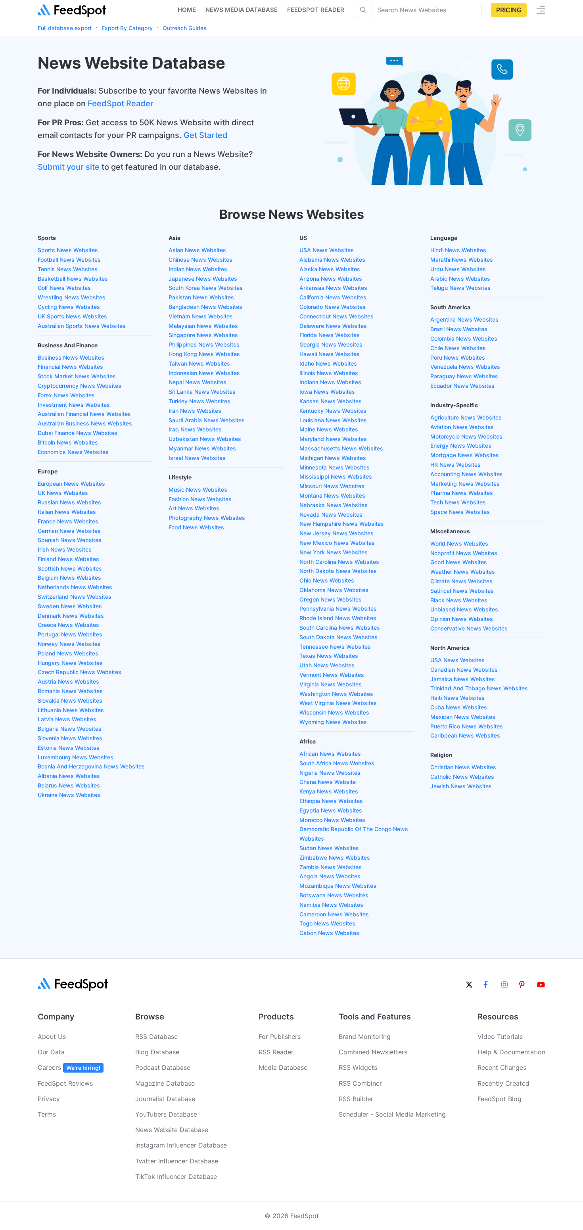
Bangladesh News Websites (205, 306)
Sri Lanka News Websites (202, 391)
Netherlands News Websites (75, 587)
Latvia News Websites (67, 719)
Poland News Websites (68, 653)
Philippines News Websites (204, 344)
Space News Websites (460, 511)
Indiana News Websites (330, 382)
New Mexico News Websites (337, 542)
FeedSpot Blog (500, 1099)
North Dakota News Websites (338, 570)
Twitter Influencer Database (176, 1161)
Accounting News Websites (466, 474)
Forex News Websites (66, 395)
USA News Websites (326, 250)
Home (187, 9)
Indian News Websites (198, 269)
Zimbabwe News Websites (334, 857)
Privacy (49, 1099)
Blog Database (157, 1052)
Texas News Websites (328, 655)
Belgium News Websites (69, 577)
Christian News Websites (463, 767)
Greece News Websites (68, 624)
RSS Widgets (358, 1067)
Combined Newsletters (373, 1052)
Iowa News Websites (327, 391)
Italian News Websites (67, 511)
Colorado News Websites (332, 306)
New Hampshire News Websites (341, 523)
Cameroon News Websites (334, 914)
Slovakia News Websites (70, 700)
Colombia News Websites (463, 338)
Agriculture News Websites (466, 417)
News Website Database (171, 1130)
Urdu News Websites (458, 269)
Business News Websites (71, 357)
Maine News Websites (328, 429)
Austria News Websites (68, 681)
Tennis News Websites (68, 269)
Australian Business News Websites (85, 423)
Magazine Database (165, 1083)
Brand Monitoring (365, 1036)
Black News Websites (458, 600)
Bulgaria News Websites (70, 728)
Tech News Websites (458, 502)
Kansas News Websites (330, 401)
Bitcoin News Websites (68, 442)
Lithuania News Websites (71, 710)
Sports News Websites (68, 250)
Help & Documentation (511, 1052)
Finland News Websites (68, 559)
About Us (52, 1036)
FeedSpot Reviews (65, 1083)
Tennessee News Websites (335, 646)
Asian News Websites (197, 250)
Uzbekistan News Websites (205, 438)
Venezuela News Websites (465, 366)
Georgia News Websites (330, 344)
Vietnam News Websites (201, 316)
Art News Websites (194, 508)
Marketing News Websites (465, 483)
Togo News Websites (327, 923)
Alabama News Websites (332, 259)
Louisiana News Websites (333, 420)
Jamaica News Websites (462, 679)
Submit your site (69, 167)
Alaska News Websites (329, 269)
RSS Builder (356, 1099)
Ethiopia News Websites (331, 800)
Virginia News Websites (330, 684)
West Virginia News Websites (338, 702)
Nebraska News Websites (333, 505)
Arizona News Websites (330, 278)
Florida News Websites (329, 334)
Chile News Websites (458, 348)
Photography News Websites (207, 517)
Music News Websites (198, 489)
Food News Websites (196, 527)
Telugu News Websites (460, 287)
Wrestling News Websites (71, 297)
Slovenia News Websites (70, 738)
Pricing (509, 10)
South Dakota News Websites (338, 637)
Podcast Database (162, 1067)
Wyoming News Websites (333, 721)
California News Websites (332, 297)
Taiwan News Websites (199, 363)
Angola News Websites (330, 876)
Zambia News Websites (330, 867)
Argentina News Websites (464, 319)
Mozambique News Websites (337, 885)
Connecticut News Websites (336, 316)
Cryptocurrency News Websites (79, 385)
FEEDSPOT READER (315, 9)
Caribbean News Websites (465, 735)
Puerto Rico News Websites (466, 726)
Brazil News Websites (458, 329)
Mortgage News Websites (464, 455)
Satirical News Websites (462, 590)
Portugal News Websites (70, 634)
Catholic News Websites (462, 776)
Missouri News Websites (331, 486)
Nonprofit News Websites (463, 553)
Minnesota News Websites (334, 467)
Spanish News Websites (70, 539)
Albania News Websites (69, 775)
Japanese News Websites (203, 278)
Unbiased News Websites (464, 609)
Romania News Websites (70, 691)
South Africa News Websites (336, 763)
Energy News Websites (460, 445)
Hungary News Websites (70, 662)
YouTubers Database (166, 1114)
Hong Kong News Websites (204, 354)
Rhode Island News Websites (337, 618)
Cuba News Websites (458, 707)
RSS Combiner (360, 1083)
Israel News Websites (197, 457)
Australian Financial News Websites (84, 413)
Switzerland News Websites (74, 596)
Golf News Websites (64, 287)
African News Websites (330, 753)
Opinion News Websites (461, 618)
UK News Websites (63, 492)
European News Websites (71, 483)
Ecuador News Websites (462, 385)
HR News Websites (455, 464)
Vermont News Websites (331, 674)
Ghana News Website (327, 781)
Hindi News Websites (458, 250)
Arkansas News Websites (333, 287)
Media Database (283, 1067)
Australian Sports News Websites (82, 325)
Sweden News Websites (70, 606)
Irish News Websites (65, 549)
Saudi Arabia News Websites (207, 420)
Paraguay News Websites (464, 376)
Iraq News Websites (195, 429)
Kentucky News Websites (332, 410)
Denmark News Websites (71, 615)
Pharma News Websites (461, 492)
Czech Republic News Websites (79, 672)
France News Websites (68, 521)
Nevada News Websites (330, 514)
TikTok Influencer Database (176, 1176)
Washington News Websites (336, 693)
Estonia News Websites (69, 747)
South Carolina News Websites (339, 627)
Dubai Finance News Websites (77, 432)
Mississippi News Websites (335, 476)
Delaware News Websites (333, 325)
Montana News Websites (332, 495)
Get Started (206, 135)
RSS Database (156, 1036)
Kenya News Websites (328, 791)
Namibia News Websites (331, 904)
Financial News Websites (70, 366)
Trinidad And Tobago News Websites (479, 688)
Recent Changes (502, 1067)
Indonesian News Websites (204, 373)
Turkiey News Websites (199, 401)
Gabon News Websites (329, 932)
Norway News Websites (69, 643)
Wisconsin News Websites (334, 712)
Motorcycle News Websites (466, 436)
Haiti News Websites (457, 697)
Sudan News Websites (329, 848)
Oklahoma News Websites (333, 589)
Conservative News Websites (469, 628)
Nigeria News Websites (330, 772)
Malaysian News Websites (203, 325)
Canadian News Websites (464, 669)
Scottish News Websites (70, 568)
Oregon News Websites (330, 599)
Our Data (51, 1052)
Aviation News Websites (462, 426)
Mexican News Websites (462, 716)
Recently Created (503, 1083)
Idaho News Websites (328, 363)
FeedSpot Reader (120, 103)
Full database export (65, 28)
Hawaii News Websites (329, 354)
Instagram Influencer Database (181, 1145)
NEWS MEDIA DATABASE (241, 9)
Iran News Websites (195, 410)
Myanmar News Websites (202, 448)
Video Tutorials (500, 1036)
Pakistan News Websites (201, 297)
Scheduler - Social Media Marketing (392, 1114)
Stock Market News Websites (77, 376)
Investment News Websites (74, 404)
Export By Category (127, 28)
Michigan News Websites (332, 457)
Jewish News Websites (461, 786)
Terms (47, 1114)
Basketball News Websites (73, 278)
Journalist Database (165, 1099)
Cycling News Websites (69, 306)
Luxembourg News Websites (75, 757)
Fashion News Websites (200, 499)
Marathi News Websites (461, 259)
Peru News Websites (457, 357)
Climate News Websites (461, 581)
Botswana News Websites (333, 895)
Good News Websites (458, 562)
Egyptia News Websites (330, 810)
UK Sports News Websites (72, 316)
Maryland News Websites (333, 438)
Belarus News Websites (69, 785)
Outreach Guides (185, 28)
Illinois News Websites (328, 373)
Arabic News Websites (460, 278)
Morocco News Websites (332, 819)
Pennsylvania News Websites (338, 608)
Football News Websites (69, 259)
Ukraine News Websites (69, 794)
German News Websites (69, 530)
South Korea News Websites (206, 287)
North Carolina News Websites (339, 561)
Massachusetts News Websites (341, 448)
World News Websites (459, 543)
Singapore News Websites (203, 334)
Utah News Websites (327, 665)
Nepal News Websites (197, 382)
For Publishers (280, 1036)
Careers (69, 1067)
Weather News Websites (462, 571)
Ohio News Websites (326, 580)
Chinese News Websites (200, 259)
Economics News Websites (73, 451)
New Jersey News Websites (336, 533)
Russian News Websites (69, 502)
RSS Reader (276, 1052)
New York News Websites (333, 552)
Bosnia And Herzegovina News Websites (91, 766)
